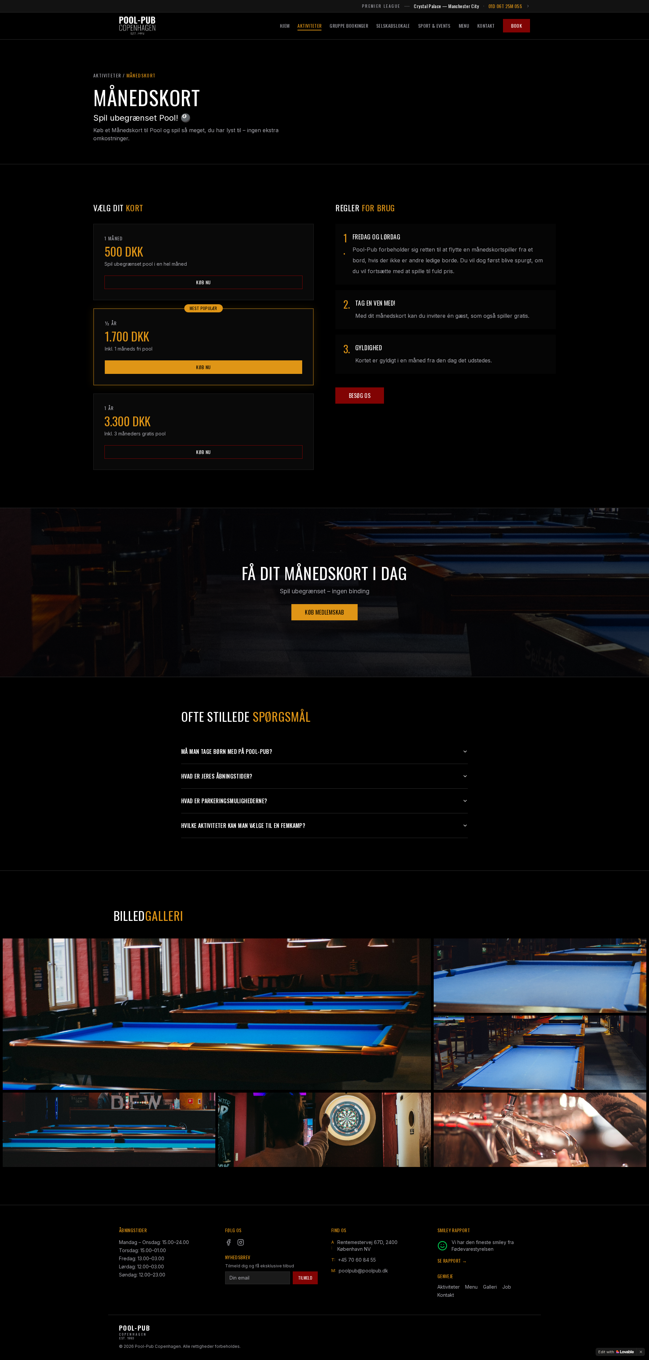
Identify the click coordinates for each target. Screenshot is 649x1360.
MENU (464, 25)
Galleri (490, 1287)
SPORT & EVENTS (434, 25)
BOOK (516, 25)
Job (506, 1287)
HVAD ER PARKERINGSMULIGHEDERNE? (224, 801)
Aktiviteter (448, 1287)
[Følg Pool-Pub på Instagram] (240, 1242)
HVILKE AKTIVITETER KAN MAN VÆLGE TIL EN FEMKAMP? (243, 825)
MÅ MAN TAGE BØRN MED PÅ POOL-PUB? (226, 751)
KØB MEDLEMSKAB (324, 612)
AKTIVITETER (309, 25)
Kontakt (445, 1295)
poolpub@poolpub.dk (363, 1270)
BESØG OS (359, 395)
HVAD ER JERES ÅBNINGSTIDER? (217, 776)
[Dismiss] (641, 1352)
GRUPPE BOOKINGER (349, 25)
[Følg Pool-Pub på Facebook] (228, 1242)
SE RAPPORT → (452, 1260)
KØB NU (203, 282)
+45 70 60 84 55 (357, 1260)
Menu (471, 1287)
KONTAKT (486, 25)
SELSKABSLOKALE (393, 25)
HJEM (284, 25)
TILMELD (305, 1278)
